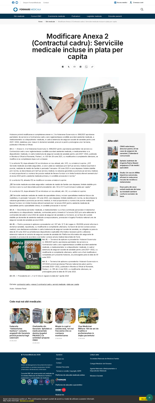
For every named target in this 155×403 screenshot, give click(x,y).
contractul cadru (23, 284)
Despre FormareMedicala (32, 2)
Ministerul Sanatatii (96, 376)
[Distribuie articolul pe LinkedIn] (80, 66)
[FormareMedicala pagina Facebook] (13, 2)
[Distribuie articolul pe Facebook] (62, 66)
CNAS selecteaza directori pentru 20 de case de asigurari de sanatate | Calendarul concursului (129, 151)
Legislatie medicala (94, 16)
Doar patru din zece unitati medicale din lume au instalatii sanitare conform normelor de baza (130, 191)
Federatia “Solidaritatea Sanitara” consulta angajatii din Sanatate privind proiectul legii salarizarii (20, 332)
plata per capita (73, 284)
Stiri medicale (19, 16)
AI (149, 397)
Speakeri (59, 355)
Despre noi (60, 359)
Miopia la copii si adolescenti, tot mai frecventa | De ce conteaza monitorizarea (64, 331)
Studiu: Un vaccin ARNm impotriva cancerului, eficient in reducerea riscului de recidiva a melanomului (130, 177)
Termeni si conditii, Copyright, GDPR (68, 371)
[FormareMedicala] (27, 9)
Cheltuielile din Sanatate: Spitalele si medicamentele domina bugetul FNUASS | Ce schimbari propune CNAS (42, 333)
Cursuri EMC (36, 16)
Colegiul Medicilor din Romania (100, 363)
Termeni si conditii (27, 400)
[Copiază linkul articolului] (92, 66)
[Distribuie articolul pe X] (68, 66)
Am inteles (145, 398)
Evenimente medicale (56, 16)
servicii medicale (58, 284)
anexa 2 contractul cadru (41, 284)
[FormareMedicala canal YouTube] (17, 2)
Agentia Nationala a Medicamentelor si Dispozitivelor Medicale (103, 370)
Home (40, 21)
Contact (46, 2)
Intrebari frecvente (62, 367)
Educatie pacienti (115, 16)
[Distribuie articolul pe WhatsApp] (86, 66)
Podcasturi (76, 16)
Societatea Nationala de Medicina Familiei (35, 376)
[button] (120, 2)
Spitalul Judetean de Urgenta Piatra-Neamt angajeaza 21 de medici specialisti (129, 164)
